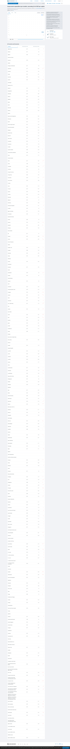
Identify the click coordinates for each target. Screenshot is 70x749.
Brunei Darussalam (11, 127)
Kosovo (9, 342)
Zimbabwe (9, 652)
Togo (8, 591)
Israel (9, 314)
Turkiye (9, 602)
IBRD (18, 744)
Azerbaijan (9, 82)
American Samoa (10, 57)
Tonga (9, 594)
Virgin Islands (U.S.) (11, 641)
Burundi (9, 135)
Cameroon (9, 144)
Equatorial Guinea (11, 216)
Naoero (9, 432)
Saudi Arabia (10, 513)
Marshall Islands (10, 395)
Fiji (8, 233)
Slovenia (9, 535)
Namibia (9, 429)
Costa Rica (9, 177)
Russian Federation (11, 499)
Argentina (9, 68)
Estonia (9, 222)
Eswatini (9, 225)
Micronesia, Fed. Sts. (11, 406)
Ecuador (9, 208)
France (9, 239)
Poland (9, 485)
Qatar (9, 493)
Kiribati (9, 334)
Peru (8, 479)
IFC (22, 744)
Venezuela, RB (10, 636)
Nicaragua (9, 446)
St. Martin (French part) (11, 560)
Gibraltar (9, 258)
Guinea (9, 275)
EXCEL (54, 31)
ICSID (27, 744)
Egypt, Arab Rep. (10, 211)
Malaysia (9, 384)
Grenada (9, 267)
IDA (20, 744)
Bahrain (9, 88)
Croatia (9, 183)
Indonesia (9, 300)
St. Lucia (9, 557)
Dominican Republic (11, 205)
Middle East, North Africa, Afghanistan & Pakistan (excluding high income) (12, 698)
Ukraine (9, 616)
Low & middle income (11, 726)
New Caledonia (10, 440)
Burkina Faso (10, 132)
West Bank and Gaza (11, 644)
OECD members (10, 704)
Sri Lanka (9, 552)
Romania (9, 496)
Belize (9, 102)
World (9, 655)
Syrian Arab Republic (11, 577)
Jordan (9, 325)
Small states (10, 712)
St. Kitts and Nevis (11, 555)
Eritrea (9, 219)
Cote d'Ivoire (10, 180)
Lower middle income (11, 732)
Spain (9, 549)
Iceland (9, 295)
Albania (9, 51)
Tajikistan (9, 580)
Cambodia (9, 141)
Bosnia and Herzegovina (12, 116)
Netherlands (10, 437)
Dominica (9, 202)
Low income (10, 729)
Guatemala (9, 272)
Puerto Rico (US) (10, 490)
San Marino (10, 507)
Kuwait (9, 345)
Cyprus (9, 191)
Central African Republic (12, 152)
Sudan (9, 566)
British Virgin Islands (11, 124)
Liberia (9, 362)
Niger (9, 448)
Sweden (9, 571)
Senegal (9, 515)
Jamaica (9, 320)
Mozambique (10, 423)
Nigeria (9, 451)
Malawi (9, 381)
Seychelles (9, 521)
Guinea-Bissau (10, 278)
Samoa (9, 504)
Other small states (11, 706)
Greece (9, 261)
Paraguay (9, 476)
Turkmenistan (10, 605)
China (9, 163)
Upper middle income (11, 737)
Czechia (9, 194)
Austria (9, 79)
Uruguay (9, 627)
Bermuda (9, 107)
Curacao (9, 188)
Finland (9, 236)
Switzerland (10, 574)
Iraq (8, 306)
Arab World (10, 658)
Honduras (9, 286)
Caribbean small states (11, 661)
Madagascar (10, 378)
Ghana (9, 255)
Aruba (9, 74)
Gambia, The (10, 247)
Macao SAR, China (11, 376)
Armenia (9, 71)
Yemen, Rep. (10, 647)
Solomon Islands (10, 538)
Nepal (9, 434)
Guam (9, 269)
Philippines (10, 482)
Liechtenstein (10, 367)
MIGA (25, 744)
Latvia (9, 353)
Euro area (9, 672)
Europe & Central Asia (11, 675)
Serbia (9, 518)
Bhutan (9, 110)
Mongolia (9, 415)
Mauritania (9, 398)
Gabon (9, 244)
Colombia (9, 166)
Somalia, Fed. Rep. (11, 541)
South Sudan (10, 546)
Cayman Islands (10, 149)
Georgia (9, 250)
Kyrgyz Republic (10, 348)
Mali (8, 390)
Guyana (9, 281)
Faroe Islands (10, 230)
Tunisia (9, 599)
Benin (9, 104)
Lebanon (9, 356)
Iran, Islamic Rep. (10, 303)
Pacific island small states (12, 709)
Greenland (9, 264)
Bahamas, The (10, 85)
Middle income (10, 734)
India (9, 297)
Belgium (9, 99)
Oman (9, 462)
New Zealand (10, 443)
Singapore (9, 527)
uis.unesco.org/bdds (39, 8)
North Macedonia (11, 454)
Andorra (9, 60)
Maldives (9, 387)
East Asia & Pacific (11, 666)
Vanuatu (9, 633)
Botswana (9, 118)
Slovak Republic (10, 532)
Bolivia (9, 113)
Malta (9, 392)
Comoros (9, 169)
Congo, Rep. (10, 174)
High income (10, 723)
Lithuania (9, 370)
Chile (9, 160)
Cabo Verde (10, 138)
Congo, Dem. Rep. (11, 172)
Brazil (9, 121)
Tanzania (9, 583)
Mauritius (9, 401)
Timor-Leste (10, 588)
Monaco (9, 412)
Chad (9, 155)
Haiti (8, 283)
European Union (10, 680)
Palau (9, 468)
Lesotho (9, 359)
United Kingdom (10, 622)
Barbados (9, 93)
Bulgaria (9, 130)
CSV (50, 31)
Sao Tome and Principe (11, 510)
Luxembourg (10, 373)
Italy (8, 317)
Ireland (9, 309)
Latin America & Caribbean (12, 686)
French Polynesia (10, 241)
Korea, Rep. (10, 339)
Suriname (9, 569)
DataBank (50, 3)
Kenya (9, 331)
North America (10, 701)
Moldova (9, 409)
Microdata (54, 3)
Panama (9, 471)
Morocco (9, 420)
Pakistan (9, 465)
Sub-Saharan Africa (11, 718)
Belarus (9, 96)
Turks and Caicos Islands (12, 608)
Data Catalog (58, 3)
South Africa (10, 543)
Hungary (9, 292)
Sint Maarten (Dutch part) (12, 529)
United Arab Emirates (11, 619)
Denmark (9, 197)
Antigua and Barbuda (11, 65)
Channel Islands (10, 158)
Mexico (9, 404)
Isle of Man (9, 311)
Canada (9, 146)
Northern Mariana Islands (12, 457)
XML (52, 31)
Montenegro (10, 418)
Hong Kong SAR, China (11, 289)
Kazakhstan (10, 328)
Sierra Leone (10, 524)
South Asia (9, 715)
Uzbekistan (10, 630)
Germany (9, 253)
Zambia (9, 650)
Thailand (9, 585)
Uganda (9, 613)
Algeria (9, 54)
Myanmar (9, 426)
